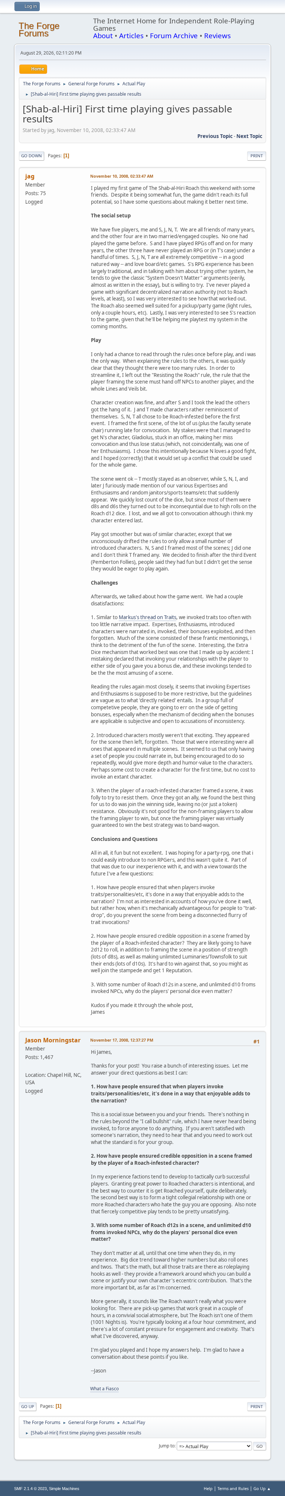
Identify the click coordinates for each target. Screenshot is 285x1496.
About (103, 35)
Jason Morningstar (53, 1040)
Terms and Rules (233, 1488)
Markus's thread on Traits (147, 617)
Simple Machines (64, 1488)
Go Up (27, 1406)
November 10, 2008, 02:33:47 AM (121, 176)
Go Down (31, 155)
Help (208, 1488)
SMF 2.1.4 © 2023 (30, 1488)
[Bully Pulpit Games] (28, 1065)
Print (256, 155)
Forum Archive (174, 35)
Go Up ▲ (262, 1488)
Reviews (217, 35)
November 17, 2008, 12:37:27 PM (121, 1040)
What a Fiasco (104, 1388)
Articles (131, 35)
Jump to (166, 1446)
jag (30, 176)
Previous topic (215, 136)
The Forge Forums (39, 29)
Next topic (249, 136)
